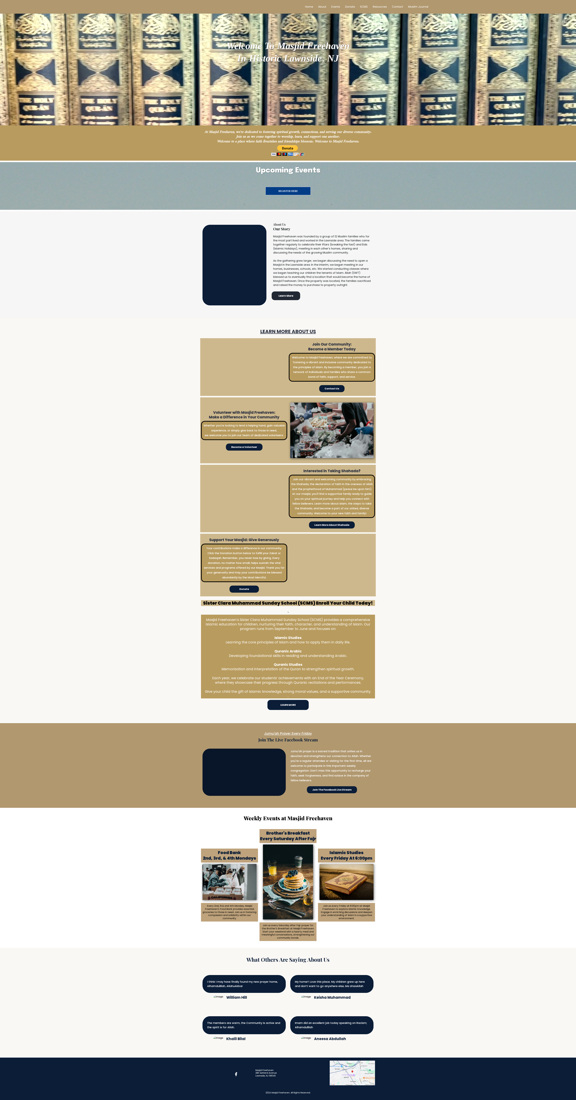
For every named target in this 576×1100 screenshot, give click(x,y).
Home (309, 7)
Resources (380, 7)
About (322, 7)
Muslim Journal (418, 7)
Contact (397, 7)
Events (335, 7)
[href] (352, 1072)
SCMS (364, 7)
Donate (350, 7)
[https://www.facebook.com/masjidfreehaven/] (237, 1074)
